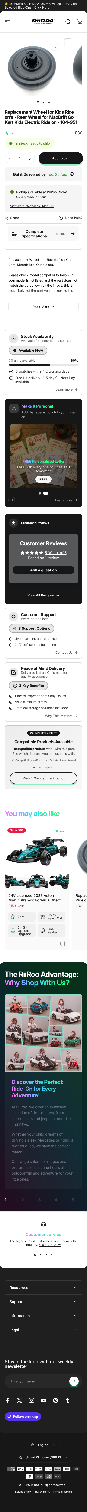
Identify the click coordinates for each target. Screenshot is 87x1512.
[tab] (40, 493)
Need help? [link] (73, 218)
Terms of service (62, 1491)
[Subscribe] (74, 1381)
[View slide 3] (46, 1255)
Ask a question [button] (43, 570)
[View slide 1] (35, 1255)
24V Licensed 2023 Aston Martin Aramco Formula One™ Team (34, 897)
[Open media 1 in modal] (54, 46)
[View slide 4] (52, 1255)
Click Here (41, 7)
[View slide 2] (41, 1255)
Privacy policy (42, 1491)
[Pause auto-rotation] (11, 500)
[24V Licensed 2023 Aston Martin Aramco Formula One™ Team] (37, 857)
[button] (43, 456)
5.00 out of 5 (56, 552)
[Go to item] (38, 102)
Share (14, 218)
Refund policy (23, 1491)
